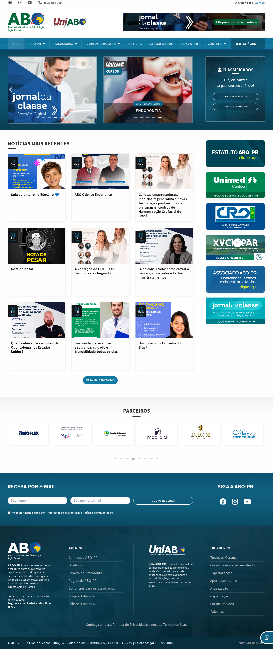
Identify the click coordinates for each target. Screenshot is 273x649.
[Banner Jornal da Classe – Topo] (194, 22)
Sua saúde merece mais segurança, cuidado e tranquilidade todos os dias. (97, 347)
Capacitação (219, 596)
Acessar (260, 3)
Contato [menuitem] (215, 44)
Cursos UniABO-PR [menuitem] (101, 44)
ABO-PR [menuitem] (35, 44)
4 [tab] (55, 117)
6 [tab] (67, 117)
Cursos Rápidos (222, 604)
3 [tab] (49, 117)
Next (93, 89)
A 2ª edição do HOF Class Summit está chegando (94, 271)
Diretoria (75, 565)
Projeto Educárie (81, 596)
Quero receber (163, 500)
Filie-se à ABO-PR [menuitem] (248, 44)
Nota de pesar (22, 269)
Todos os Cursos (223, 557)
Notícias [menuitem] (135, 44)
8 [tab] (157, 458)
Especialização (221, 573)
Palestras (217, 611)
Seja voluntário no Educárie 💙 (35, 194)
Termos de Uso (174, 624)
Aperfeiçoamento (223, 580)
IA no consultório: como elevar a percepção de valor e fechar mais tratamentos (164, 273)
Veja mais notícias (100, 380)
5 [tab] (61, 117)
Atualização (219, 588)
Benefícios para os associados (92, 588)
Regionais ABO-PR (83, 580)
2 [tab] (43, 117)
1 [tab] (37, 117)
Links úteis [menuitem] (189, 44)
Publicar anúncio (235, 106)
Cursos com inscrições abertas (233, 565)
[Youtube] (31, 2)
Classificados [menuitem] (161, 44)
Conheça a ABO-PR (83, 557)
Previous (11, 89)
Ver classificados (235, 96)
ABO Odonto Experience (93, 194)
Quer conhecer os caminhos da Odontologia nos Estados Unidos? (35, 347)
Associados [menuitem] (64, 44)
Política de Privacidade (98, 512)
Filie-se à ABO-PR (82, 604)
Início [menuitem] (16, 44)
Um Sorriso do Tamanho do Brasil (160, 345)
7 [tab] (151, 458)
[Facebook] (11, 2)
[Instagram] (21, 2)
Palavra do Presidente (85, 573)
